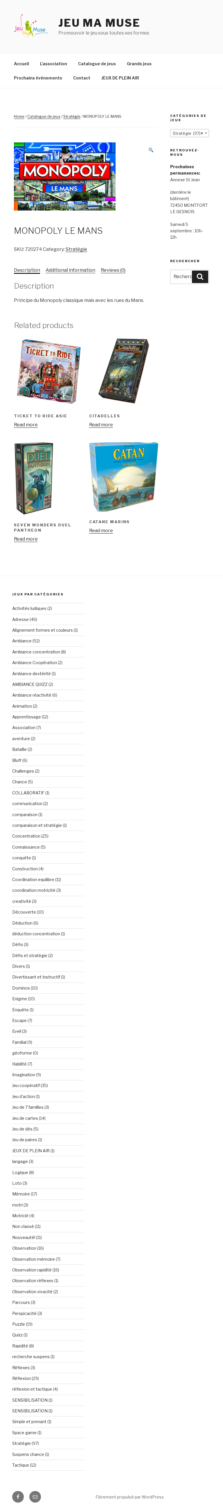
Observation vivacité (32, 1291)
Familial (19, 1042)
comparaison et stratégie (37, 825)
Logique (20, 1172)
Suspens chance (28, 1454)
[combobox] (189, 133)
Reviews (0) (113, 270)
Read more (26, 424)
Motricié (20, 1215)
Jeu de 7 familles (28, 1107)
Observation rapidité (32, 1269)
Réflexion (21, 1378)
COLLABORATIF (28, 792)
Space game (24, 1432)
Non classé (23, 1226)
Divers (18, 966)
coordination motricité (33, 890)
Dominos (21, 987)
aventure (21, 738)
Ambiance (22, 640)
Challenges (23, 771)
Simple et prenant (29, 1421)
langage (20, 1161)
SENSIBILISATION (30, 1400)
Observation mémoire (33, 1259)
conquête (21, 857)
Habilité (19, 1063)
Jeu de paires (24, 1139)
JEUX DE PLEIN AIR (120, 77)
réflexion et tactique (32, 1389)
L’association (53, 63)
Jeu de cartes (25, 1118)
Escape (19, 1020)
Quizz (17, 1334)
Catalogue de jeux (97, 63)
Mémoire (21, 1193)
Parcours (21, 1302)
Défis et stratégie (29, 955)
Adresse (20, 619)
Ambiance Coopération (34, 662)
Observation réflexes (32, 1280)
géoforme (22, 1052)
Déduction (22, 923)
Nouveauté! (23, 1237)
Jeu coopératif (26, 1085)
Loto (17, 1183)
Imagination (23, 1074)
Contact (81, 77)
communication (27, 803)
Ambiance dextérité (31, 673)
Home (19, 116)
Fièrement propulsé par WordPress (130, 1496)
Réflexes (21, 1367)
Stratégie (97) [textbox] (188, 133)
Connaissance (26, 847)
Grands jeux (139, 63)
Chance (19, 781)
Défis (17, 944)
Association (23, 727)
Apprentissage (26, 716)
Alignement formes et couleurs (42, 630)
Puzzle (18, 1324)
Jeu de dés (22, 1128)
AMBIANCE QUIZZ (30, 684)
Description (27, 270)
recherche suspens (31, 1356)
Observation (24, 1248)
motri (17, 1204)
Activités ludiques (29, 608)
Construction (25, 868)
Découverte (24, 912)
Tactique (20, 1465)
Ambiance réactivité (31, 695)
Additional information (70, 270)
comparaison (24, 814)
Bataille (19, 749)
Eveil (16, 1031)
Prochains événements (38, 77)
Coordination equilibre (33, 879)
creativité (21, 901)
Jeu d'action (23, 1096)
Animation (22, 706)
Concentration (26, 836)
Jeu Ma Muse (99, 23)
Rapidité (20, 1345)
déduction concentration (36, 933)
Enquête (20, 1009)
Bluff (16, 760)
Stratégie (71, 116)
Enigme (19, 998)
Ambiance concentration (36, 651)
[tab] (27, 270)
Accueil (21, 63)
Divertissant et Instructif (36, 976)
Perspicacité (24, 1313)
